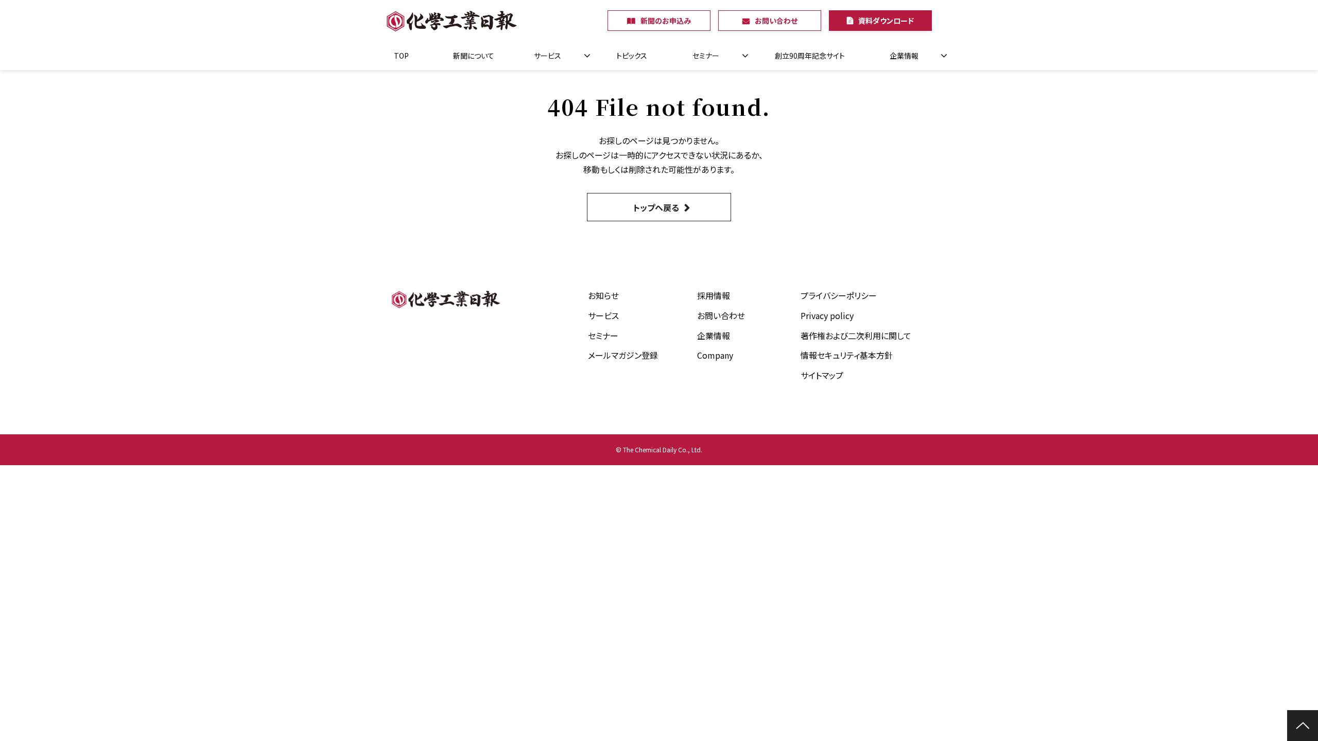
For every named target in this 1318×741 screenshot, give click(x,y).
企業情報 (904, 55)
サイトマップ (822, 375)
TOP (401, 55)
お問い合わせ (776, 20)
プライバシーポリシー (839, 295)
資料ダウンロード (886, 20)
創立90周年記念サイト (810, 55)
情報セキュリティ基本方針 (847, 355)
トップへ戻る (656, 207)
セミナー (705, 55)
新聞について (473, 55)
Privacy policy (827, 315)
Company (715, 355)
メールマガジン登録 (623, 355)
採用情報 (713, 295)
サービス (547, 55)
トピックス (631, 55)
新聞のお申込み (665, 20)
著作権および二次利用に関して (856, 335)
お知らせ (603, 295)
